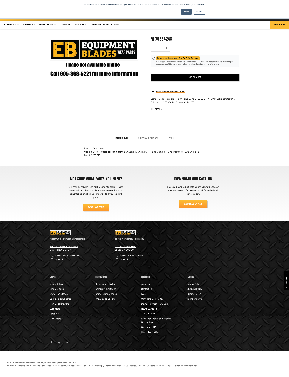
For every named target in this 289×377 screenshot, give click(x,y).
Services (66, 25)
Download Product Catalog (105, 25)
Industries (28, 25)
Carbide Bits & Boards (60, 299)
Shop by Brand (46, 25)
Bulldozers (55, 308)
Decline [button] (199, 11)
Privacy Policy (194, 294)
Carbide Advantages (105, 289)
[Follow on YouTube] (59, 342)
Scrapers (54, 313)
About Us (79, 25)
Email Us (60, 259)
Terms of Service (195, 299)
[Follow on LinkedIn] (66, 342)
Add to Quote (194, 77)
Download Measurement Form (170, 92)
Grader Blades (57, 289)
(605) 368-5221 (71, 255)
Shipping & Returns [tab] (148, 138)
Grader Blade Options (106, 294)
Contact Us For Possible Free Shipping (104, 151)
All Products (10, 25)
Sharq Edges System (105, 284)
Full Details (156, 109)
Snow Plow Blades (59, 294)
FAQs (143, 294)
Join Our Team (148, 313)
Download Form (96, 207)
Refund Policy (193, 284)
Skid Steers (55, 318)
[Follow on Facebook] (51, 342)
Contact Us (279, 25)
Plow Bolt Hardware (59, 303)
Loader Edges (56, 284)
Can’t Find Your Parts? (152, 299)
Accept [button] (186, 11)
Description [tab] (121, 138)
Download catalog (193, 204)
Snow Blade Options (105, 299)
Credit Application (150, 332)
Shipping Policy (194, 289)
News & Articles (149, 308)
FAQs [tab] (171, 138)
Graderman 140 (148, 327)
